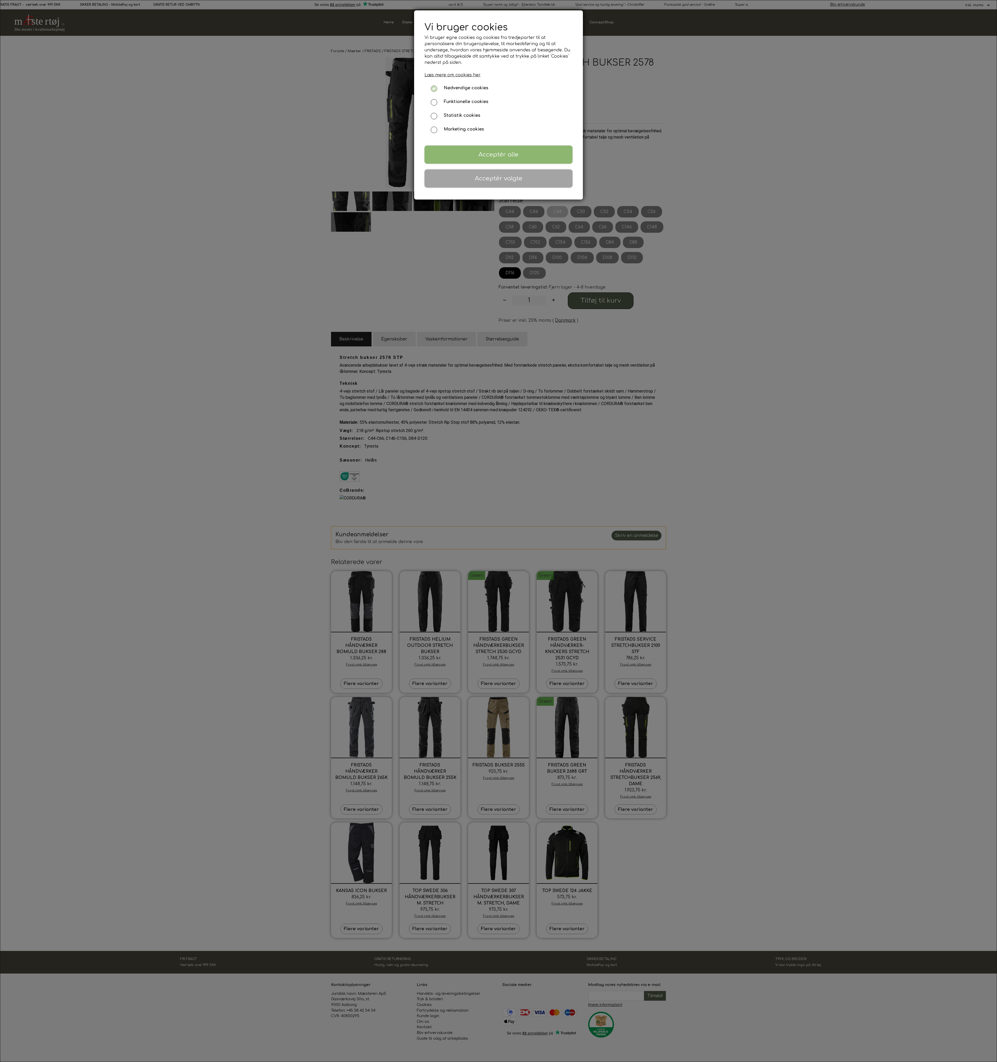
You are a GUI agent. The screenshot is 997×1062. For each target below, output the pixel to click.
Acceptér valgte (498, 178)
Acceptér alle (498, 154)
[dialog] (498, 531)
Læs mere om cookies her (453, 75)
